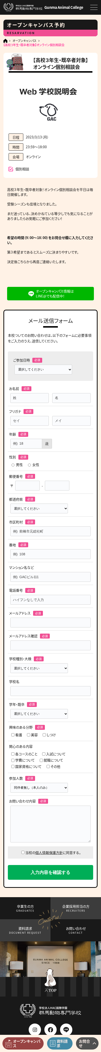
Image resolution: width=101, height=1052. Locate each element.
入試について (56, 754)
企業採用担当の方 (75, 908)
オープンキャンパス (25, 41)
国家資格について (28, 766)
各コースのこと (26, 754)
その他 (55, 766)
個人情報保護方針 (49, 852)
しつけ (51, 734)
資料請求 (25, 930)
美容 (34, 734)
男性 (19, 464)
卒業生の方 (25, 908)
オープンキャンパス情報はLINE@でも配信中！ (55, 293)
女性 (35, 464)
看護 (18, 734)
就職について (53, 760)
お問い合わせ (76, 930)
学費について (25, 760)
